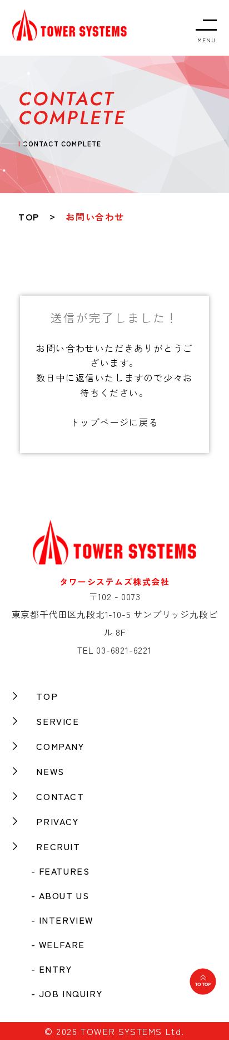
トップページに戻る (114, 422)
